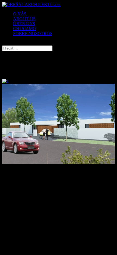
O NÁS (19, 13)
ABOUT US (24, 18)
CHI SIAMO (24, 28)
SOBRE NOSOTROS (32, 33)
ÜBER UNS (24, 23)
